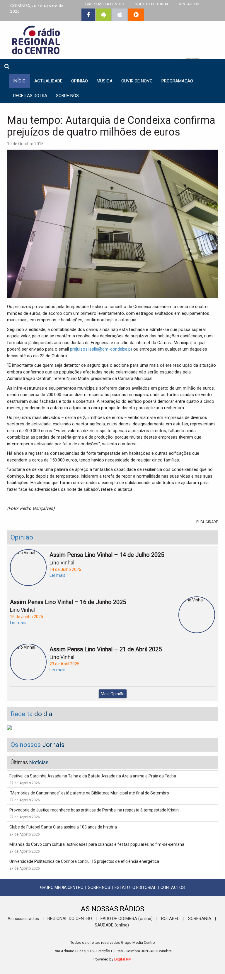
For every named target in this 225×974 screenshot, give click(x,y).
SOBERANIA (199, 918)
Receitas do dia (30, 95)
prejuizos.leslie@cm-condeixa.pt (101, 349)
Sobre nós (67, 95)
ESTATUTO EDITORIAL (135, 887)
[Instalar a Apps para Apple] (120, 15)
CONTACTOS (173, 887)
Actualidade (48, 81)
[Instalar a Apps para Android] (104, 15)
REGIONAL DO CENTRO (69, 918)
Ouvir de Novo (137, 81)
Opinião (79, 81)
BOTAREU (170, 918)
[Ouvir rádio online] (136, 15)
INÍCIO (19, 81)
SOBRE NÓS (99, 887)
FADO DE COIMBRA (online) (126, 918)
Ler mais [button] (57, 575)
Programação (177, 81)
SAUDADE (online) (112, 925)
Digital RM (123, 959)
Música (104, 81)
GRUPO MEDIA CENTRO (61, 887)
